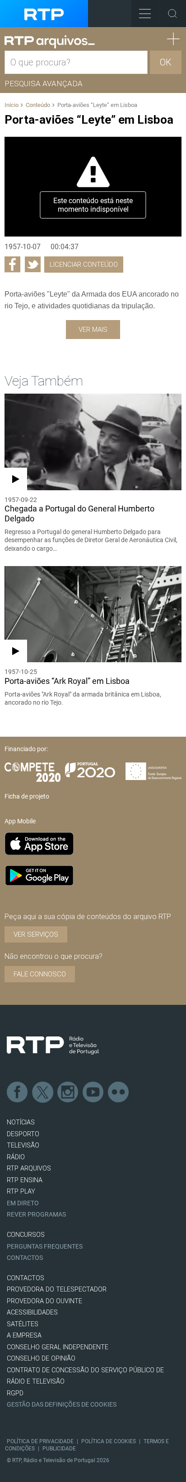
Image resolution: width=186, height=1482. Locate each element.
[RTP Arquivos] (50, 42)
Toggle (172, 13)
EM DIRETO (23, 1203)
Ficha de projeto (27, 796)
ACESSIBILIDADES (32, 1312)
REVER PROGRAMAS (36, 1214)
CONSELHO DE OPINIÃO (41, 1358)
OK (166, 62)
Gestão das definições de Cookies (61, 1404)
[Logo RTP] (53, 1045)
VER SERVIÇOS (36, 934)
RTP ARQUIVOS (29, 1168)
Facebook (17, 1092)
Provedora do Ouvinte (44, 1301)
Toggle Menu (144, 13)
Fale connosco (40, 974)
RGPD (15, 1393)
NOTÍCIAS (21, 1122)
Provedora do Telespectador (57, 1289)
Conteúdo (38, 105)
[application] (93, 186)
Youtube (93, 1092)
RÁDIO (16, 1157)
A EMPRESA (24, 1335)
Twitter (43, 1092)
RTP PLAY (21, 1191)
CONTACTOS (25, 1278)
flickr (119, 1092)
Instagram (68, 1092)
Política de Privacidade (40, 1441)
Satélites (22, 1324)
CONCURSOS (26, 1235)
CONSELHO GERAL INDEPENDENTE (57, 1347)
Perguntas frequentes (45, 1246)
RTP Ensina (24, 1180)
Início (12, 105)
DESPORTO (23, 1134)
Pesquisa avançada (44, 83)
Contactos (25, 1258)
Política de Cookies (108, 1441)
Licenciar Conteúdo (84, 264)
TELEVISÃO (23, 1145)
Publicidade (59, 1448)
